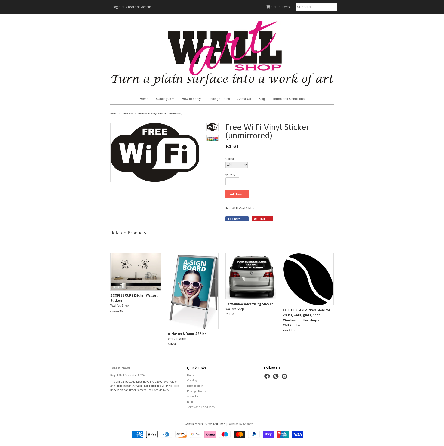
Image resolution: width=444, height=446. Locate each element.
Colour (229, 158)
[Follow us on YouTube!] (285, 378)
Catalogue (164, 99)
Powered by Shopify (240, 424)
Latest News (120, 368)
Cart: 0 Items (280, 7)
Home (144, 99)
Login (116, 7)
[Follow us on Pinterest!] (276, 378)
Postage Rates (219, 99)
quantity (230, 174)
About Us (244, 99)
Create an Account (139, 7)
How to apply (191, 99)
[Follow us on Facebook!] (267, 378)
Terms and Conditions (289, 99)
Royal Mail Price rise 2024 (127, 375)
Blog (262, 99)
